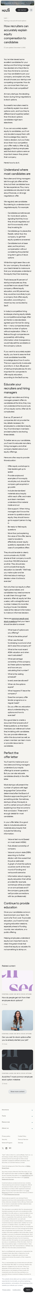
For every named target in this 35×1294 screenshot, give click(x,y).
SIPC (31, 1173)
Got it (28, 1290)
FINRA (27, 1173)
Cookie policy (17, 1290)
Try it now (28, 3)
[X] (3, 1148)
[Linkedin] (6, 1148)
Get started (22, 10)
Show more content (17, 1091)
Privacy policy (6, 1290)
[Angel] (10, 1148)
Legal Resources (26, 1175)
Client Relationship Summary (12, 1194)
